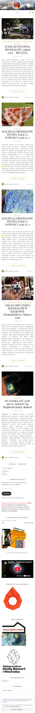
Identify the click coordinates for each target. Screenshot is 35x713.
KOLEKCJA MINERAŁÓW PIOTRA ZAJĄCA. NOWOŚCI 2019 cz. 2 (17, 134)
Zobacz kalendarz (28, 522)
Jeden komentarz (28, 97)
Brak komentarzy (28, 366)
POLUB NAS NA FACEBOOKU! (17, 553)
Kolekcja (17, 128)
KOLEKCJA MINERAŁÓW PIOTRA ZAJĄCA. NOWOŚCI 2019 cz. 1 (17, 221)
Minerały (17, 398)
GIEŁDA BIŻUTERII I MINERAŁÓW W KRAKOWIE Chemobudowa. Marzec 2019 (17, 311)
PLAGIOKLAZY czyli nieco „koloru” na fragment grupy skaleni (17, 404)
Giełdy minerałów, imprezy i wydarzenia (17, 41)
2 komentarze (29, 184)
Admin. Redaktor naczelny (12, 97)
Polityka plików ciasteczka (14, 706)
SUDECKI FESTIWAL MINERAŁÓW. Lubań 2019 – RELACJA (17, 49)
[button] (3, 523)
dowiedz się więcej (17, 91)
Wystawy (17, 44)
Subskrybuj (6, 493)
